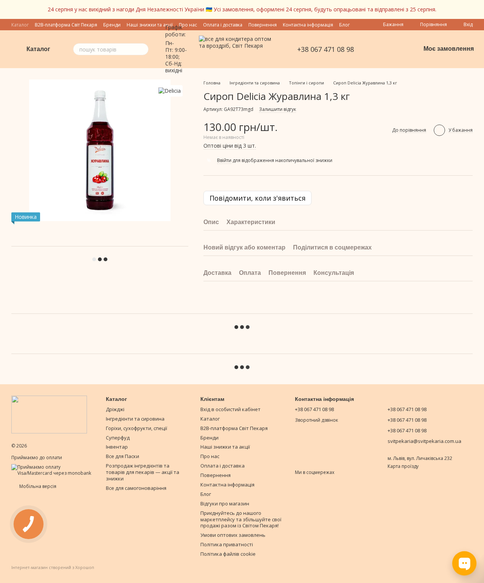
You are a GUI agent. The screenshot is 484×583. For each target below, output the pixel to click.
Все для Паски (122, 456)
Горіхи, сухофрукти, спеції (136, 428)
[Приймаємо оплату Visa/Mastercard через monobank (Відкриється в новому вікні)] (53, 469)
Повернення (262, 25)
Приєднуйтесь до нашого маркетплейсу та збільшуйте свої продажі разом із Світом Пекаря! (240, 519)
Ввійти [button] (224, 160)
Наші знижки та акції (225, 446)
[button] (478, 9)
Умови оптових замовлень (232, 535)
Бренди (209, 437)
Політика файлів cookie (228, 553)
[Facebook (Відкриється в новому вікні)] (389, 49)
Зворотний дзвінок (316, 420)
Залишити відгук (277, 109)
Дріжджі (115, 409)
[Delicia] (170, 90)
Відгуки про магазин (224, 503)
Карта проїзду (403, 466)
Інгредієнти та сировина (135, 418)
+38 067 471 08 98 (325, 49)
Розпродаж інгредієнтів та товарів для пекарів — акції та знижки (142, 472)
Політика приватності (226, 544)
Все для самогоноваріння (136, 488)
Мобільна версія (37, 486)
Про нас (209, 456)
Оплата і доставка (222, 25)
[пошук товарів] (143, 49)
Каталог (210, 418)
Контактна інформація (308, 25)
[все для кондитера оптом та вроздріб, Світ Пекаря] (49, 414)
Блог (344, 25)
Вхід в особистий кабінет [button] (230, 409)
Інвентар (117, 446)
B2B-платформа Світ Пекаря (234, 428)
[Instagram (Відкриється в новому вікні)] (380, 49)
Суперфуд (118, 437)
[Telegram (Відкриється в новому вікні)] (398, 49)
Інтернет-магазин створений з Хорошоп (52, 567)
